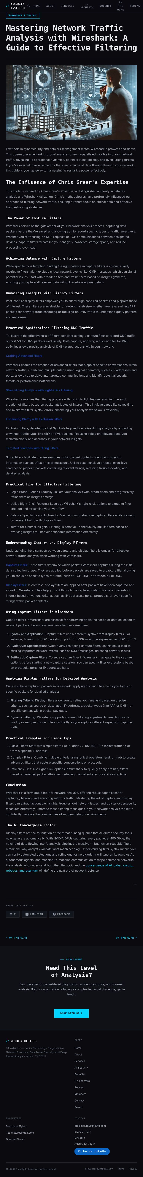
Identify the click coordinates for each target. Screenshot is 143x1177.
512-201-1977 (82, 1131)
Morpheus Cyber (16, 1126)
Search (78, 1107)
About (50, 5)
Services (67, 5)
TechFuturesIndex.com (20, 1132)
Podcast (136, 5)
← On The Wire (16, 937)
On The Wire (120, 6)
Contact (79, 1100)
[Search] (29, 6)
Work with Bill (71, 1013)
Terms (120, 1168)
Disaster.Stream (15, 1139)
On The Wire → (126, 937)
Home (37, 5)
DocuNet (105, 5)
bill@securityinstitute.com (90, 1125)
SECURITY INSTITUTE (16, 6)
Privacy (133, 1168)
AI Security (81, 1067)
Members (80, 1093)
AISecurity (87, 6)
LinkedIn (79, 1137)
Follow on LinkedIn (92, 1151)
